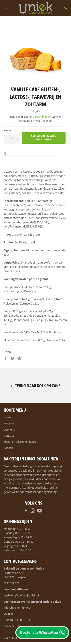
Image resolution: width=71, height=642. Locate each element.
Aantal (7, 130)
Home (7, 417)
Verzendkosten (42, 117)
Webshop (9, 423)
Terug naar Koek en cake (37, 385)
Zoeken (8, 448)
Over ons (9, 430)
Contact (9, 436)
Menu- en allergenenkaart (20, 442)
